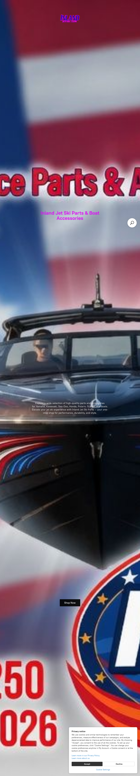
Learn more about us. (81, 758)
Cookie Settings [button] (103, 769)
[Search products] (132, 222)
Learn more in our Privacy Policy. (86, 755)
